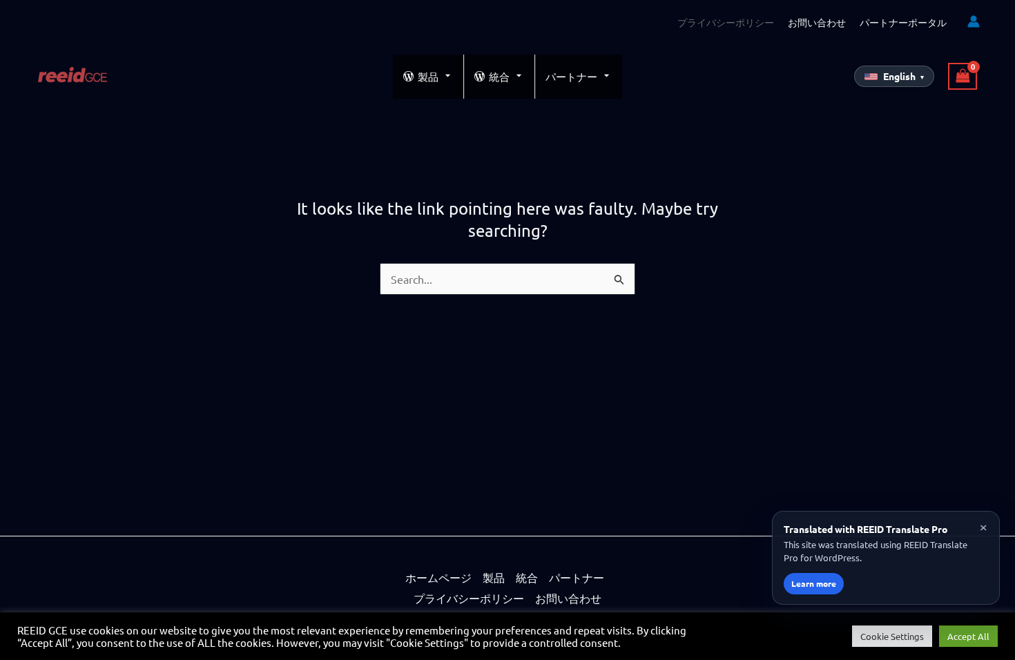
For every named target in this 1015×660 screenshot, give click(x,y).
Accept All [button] (968, 636)
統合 (499, 76)
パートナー (571, 76)
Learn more (813, 583)
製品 (428, 76)
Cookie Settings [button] (892, 636)
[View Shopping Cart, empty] (962, 76)
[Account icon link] (973, 21)
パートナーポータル (903, 22)
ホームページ (438, 577)
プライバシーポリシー (725, 22)
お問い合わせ (817, 22)
